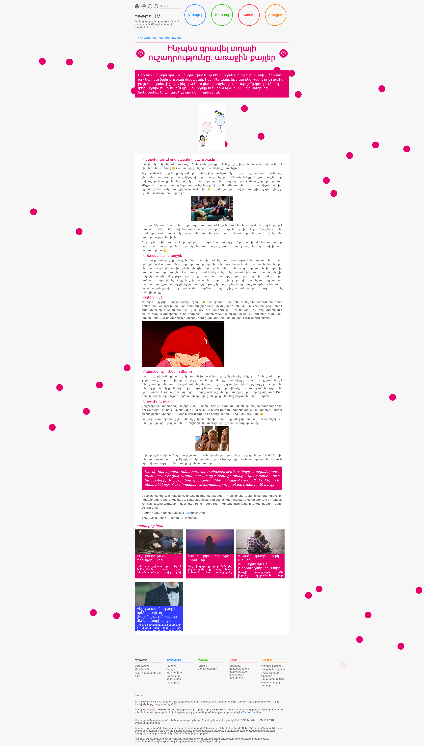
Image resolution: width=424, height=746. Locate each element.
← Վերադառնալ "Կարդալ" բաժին (158, 37)
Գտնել (248, 15)
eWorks (245, 712)
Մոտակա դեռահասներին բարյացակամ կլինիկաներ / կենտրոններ (239, 671)
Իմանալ (222, 15)
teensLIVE (149, 16)
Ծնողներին (142, 669)
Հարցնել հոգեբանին (273, 669)
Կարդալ (195, 15)
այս (187, 512)
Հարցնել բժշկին (271, 665)
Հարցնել (275, 15)
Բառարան (173, 682)
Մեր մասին (142, 665)
